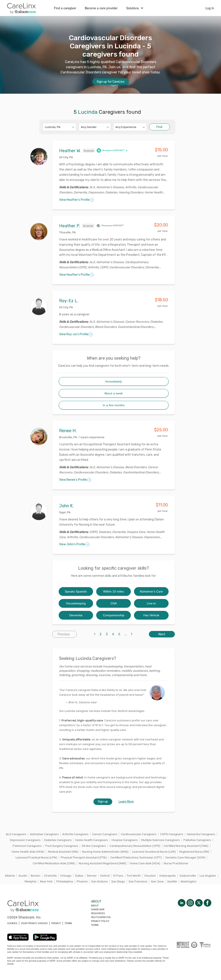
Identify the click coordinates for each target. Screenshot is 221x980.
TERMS (68, 923)
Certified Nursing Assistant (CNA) (186, 845)
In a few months (114, 405)
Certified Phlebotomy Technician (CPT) (136, 857)
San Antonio (99, 881)
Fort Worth (134, 875)
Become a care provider (101, 8)
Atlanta (10, 875)
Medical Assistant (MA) (63, 851)
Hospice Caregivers (125, 840)
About (95, 905)
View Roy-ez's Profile (73, 334)
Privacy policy (100, 921)
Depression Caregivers (25, 840)
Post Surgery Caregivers (61, 845)
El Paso (118, 875)
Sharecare (98, 909)
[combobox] (45, 127)
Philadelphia (64, 881)
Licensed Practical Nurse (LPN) (36, 857)
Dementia (75, 615)
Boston (35, 875)
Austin (23, 875)
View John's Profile (72, 544)
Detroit (105, 875)
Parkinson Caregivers (27, 845)
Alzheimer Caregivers (44, 834)
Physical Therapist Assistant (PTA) (84, 857)
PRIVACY (56, 923)
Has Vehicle (151, 615)
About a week (113, 393)
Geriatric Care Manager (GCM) (185, 857)
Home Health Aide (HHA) (28, 851)
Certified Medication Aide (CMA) (54, 863)
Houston (150, 875)
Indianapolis (167, 875)
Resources (98, 913)
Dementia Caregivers (201, 834)
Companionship (113, 615)
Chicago (65, 875)
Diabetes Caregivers (58, 840)
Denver (92, 875)
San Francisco (138, 881)
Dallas (79, 875)
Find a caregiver (65, 8)
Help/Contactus (101, 917)
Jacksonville (187, 875)
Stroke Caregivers (94, 845)
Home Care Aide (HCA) (145, 863)
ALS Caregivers (16, 834)
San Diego (118, 881)
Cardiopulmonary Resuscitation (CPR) (135, 845)
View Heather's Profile (74, 200)
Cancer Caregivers (104, 834)
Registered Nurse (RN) (194, 851)
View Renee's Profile (73, 480)
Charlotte (50, 875)
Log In (209, 7)
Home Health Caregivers (91, 840)
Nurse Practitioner (176, 863)
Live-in (151, 603)
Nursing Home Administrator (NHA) (105, 851)
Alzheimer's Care (151, 591)
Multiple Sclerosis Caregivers (160, 840)
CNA (113, 603)
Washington (188, 881)
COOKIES (12, 923)
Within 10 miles (113, 591)
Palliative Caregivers (197, 840)
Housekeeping (76, 603)
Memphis (30, 881)
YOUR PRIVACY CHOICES (34, 923)
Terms (95, 924)
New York (46, 881)
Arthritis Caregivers (75, 834)
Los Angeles (208, 875)
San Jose (157, 881)
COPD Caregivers (171, 834)
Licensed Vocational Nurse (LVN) (154, 851)
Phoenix (82, 881)
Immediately (113, 381)
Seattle (172, 881)
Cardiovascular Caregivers (138, 834)
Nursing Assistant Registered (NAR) (102, 863)
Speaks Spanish (76, 591)
